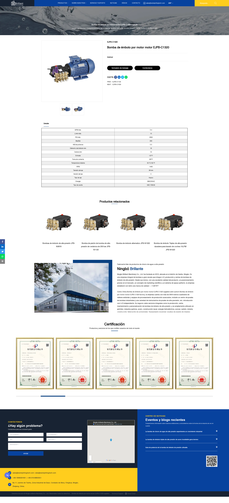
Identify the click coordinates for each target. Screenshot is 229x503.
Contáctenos (147, 68)
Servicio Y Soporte (97, 3)
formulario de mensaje (120, 68)
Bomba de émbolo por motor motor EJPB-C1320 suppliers (90, 493)
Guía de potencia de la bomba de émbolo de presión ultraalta (166, 447)
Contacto (136, 3)
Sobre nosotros (78, 3)
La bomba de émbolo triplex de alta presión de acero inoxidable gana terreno (171, 439)
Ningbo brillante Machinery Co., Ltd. (37, 493)
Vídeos (124, 3)
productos (62, 3)
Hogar (74, 28)
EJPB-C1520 (117, 84)
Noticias (113, 3)
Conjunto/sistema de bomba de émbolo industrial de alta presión (111, 28)
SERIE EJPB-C (141, 28)
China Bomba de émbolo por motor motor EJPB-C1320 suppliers (146, 292)
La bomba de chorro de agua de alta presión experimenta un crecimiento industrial (173, 431)
